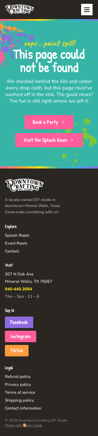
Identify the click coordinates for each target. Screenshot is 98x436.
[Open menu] (87, 9)
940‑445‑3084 (18, 289)
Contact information (23, 408)
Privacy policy (18, 384)
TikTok (16, 350)
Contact (12, 251)
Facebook (19, 322)
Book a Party (45, 122)
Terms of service (20, 392)
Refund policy (18, 376)
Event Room (16, 243)
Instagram (20, 336)
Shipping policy (19, 400)
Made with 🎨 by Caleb (23, 425)
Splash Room (17, 235)
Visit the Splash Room (45, 140)
